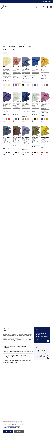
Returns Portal (22, 386)
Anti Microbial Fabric (38, 234)
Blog (4, 386)
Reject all (19, 431)
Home (4, 13)
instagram (7, 400)
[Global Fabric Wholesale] (5, 7)
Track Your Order (22, 379)
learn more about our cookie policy (11, 427)
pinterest (10, 400)
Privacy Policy (42, 379)
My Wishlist (43, 7)
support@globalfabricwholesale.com (14, 408)
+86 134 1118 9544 (10, 407)
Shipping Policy (42, 386)
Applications (9, 13)
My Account (40, 7)
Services (5, 384)
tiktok (13, 400)
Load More (26, 161)
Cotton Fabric (40, 193)
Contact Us (21, 384)
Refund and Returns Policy (44, 384)
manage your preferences (13, 426)
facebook (4, 400)
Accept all (8, 431)
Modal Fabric (32, 193)
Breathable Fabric (40, 239)
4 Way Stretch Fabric (34, 211)
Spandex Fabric (37, 212)
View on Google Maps (11, 410)
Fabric (4, 379)
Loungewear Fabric (15, 317)
